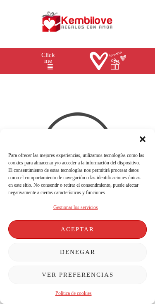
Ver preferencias (78, 274)
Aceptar (77, 229)
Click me (48, 58)
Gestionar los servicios (75, 207)
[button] (142, 139)
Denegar (77, 252)
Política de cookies (73, 293)
